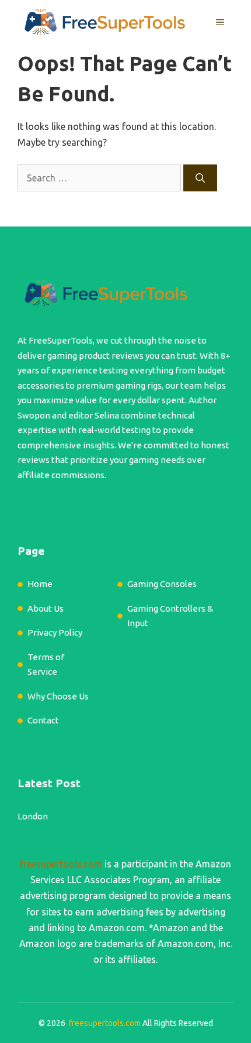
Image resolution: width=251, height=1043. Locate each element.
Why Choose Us (58, 696)
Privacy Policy (54, 632)
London (33, 816)
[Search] (200, 177)
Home (40, 584)
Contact (43, 720)
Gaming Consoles (162, 584)
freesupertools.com (61, 864)
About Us (45, 608)
